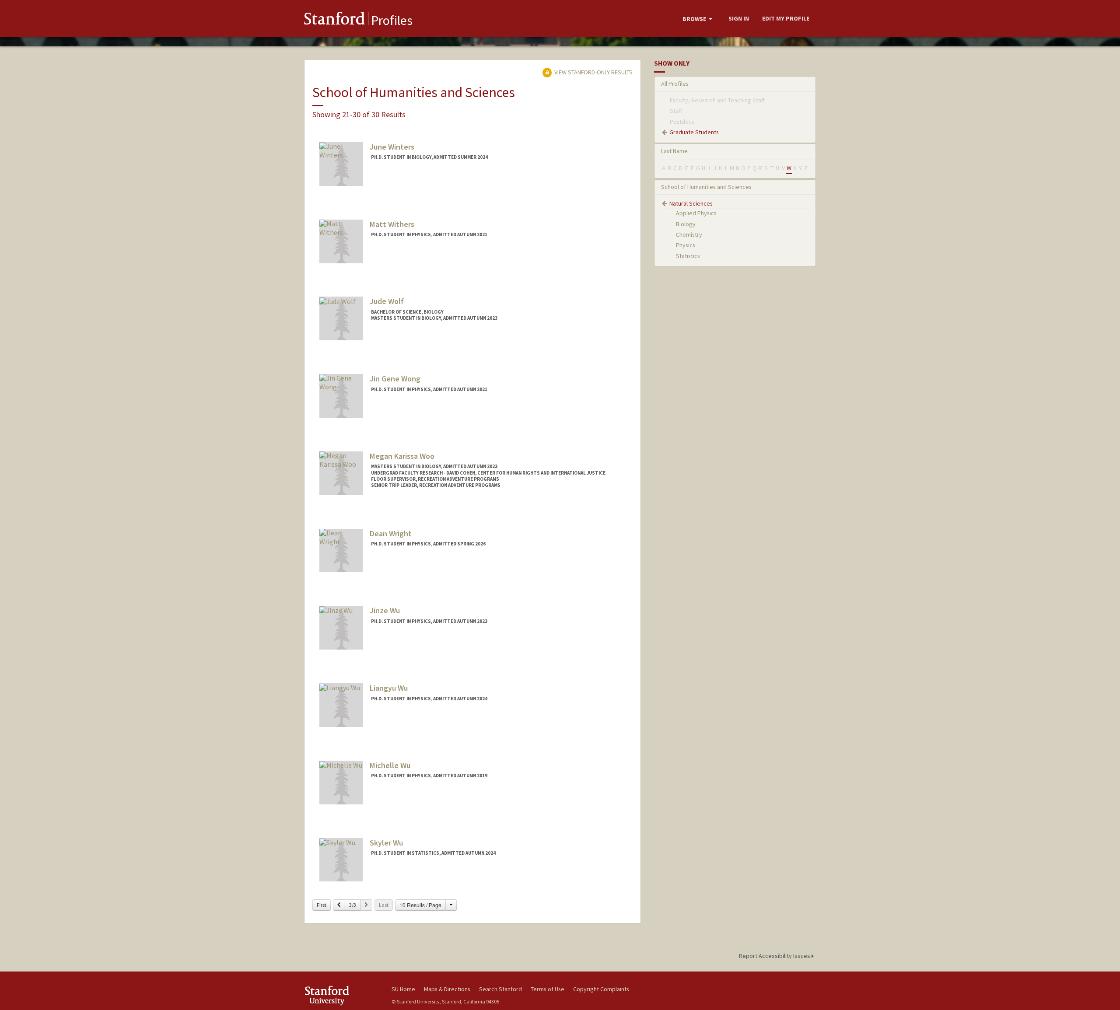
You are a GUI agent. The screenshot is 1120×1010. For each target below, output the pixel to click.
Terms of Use (547, 989)
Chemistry (689, 234)
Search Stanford (500, 989)
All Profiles (675, 83)
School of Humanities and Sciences (706, 187)
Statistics (688, 256)
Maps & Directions (447, 989)
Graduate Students (694, 132)
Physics (685, 245)
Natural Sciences (691, 203)
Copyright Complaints (601, 989)
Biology (686, 224)
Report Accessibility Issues (775, 956)
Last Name (674, 151)
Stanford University (341, 995)
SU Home (403, 989)
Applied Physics (696, 213)
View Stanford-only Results (593, 72)
